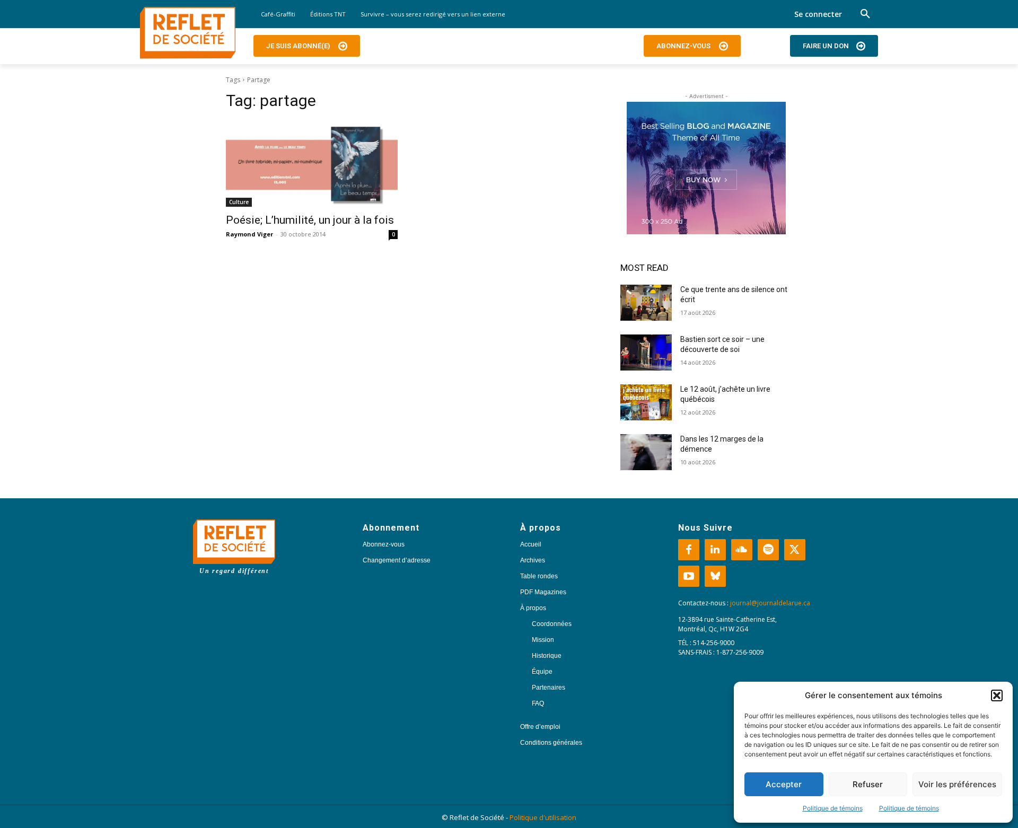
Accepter (784, 784)
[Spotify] (768, 549)
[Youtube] (688, 576)
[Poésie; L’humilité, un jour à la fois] (312, 164)
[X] (794, 549)
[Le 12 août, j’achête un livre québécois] (646, 402)
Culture (239, 202)
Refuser (868, 784)
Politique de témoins (833, 808)
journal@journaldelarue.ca (770, 602)
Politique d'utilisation (543, 817)
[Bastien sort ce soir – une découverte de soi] (646, 352)
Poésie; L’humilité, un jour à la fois (310, 220)
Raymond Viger (249, 234)
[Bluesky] (715, 576)
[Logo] (187, 33)
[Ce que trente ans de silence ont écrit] (646, 303)
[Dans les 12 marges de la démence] (646, 452)
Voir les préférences (957, 784)
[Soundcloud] (741, 549)
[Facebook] (688, 549)
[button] (996, 695)
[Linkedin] (715, 549)
